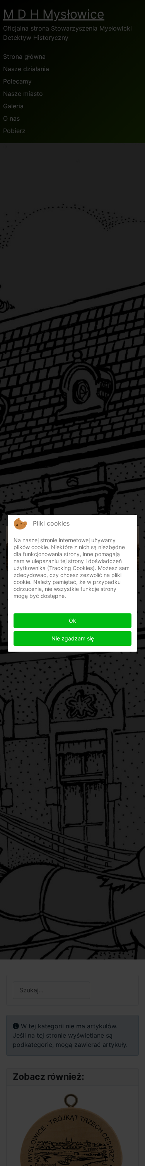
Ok (72, 620)
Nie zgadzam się (72, 638)
